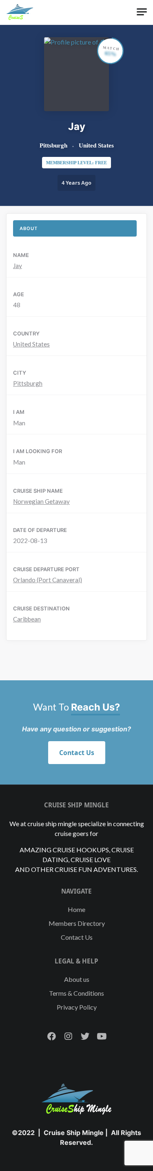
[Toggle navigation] (142, 12)
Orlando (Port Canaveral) (47, 579)
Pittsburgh (27, 383)
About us (76, 979)
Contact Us (76, 752)
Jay (17, 265)
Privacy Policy (77, 1007)
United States (31, 344)
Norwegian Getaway (41, 501)
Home (76, 909)
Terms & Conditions (76, 993)
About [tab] (29, 228)
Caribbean (27, 619)
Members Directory (77, 923)
